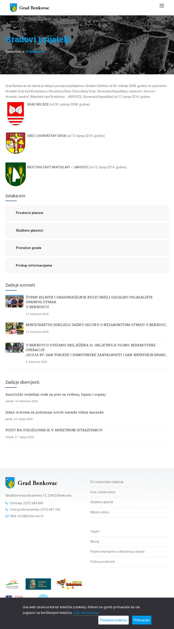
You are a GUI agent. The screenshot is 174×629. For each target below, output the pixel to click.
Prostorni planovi (29, 213)
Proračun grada (28, 248)
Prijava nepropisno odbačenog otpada (117, 551)
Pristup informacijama (34, 265)
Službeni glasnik (101, 502)
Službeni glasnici (29, 230)
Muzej (94, 541)
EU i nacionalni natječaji (106, 482)
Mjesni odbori (99, 512)
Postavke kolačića (113, 620)
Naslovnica (13, 51)
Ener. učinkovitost (102, 492)
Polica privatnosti (102, 561)
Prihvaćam (142, 620)
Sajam (95, 531)
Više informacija (85, 612)
